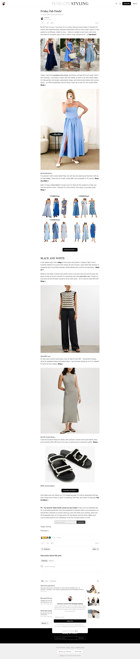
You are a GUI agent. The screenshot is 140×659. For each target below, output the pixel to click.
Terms (72, 647)
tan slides (46, 178)
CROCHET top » (46, 356)
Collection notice (79, 647)
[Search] (116, 3)
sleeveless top (84, 276)
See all (44, 623)
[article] (70, 589)
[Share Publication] (120, 3)
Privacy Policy (82, 626)
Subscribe (127, 3)
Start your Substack (65, 651)
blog (59, 262)
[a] (93, 589)
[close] (85, 596)
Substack (62, 655)
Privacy (68, 647)
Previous (46, 549)
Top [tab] (42, 581)
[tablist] (48, 560)
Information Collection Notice (69, 626)
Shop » (43, 85)
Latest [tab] (46, 581)
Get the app (78, 651)
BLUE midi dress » (46, 173)
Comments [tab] (44, 560)
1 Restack (58, 537)
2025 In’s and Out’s (48, 586)
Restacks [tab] (51, 560)
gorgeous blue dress (60, 75)
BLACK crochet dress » (48, 437)
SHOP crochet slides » (48, 486)
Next (94, 549)
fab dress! (92, 34)
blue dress (55, 185)
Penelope (46, 17)
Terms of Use (78, 624)
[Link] (38, 258)
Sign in (135, 3)
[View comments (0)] (47, 23)
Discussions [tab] (53, 581)
